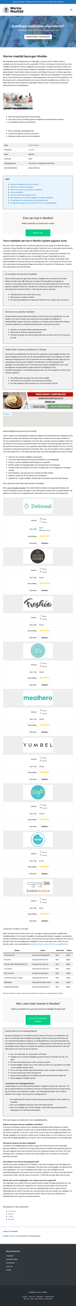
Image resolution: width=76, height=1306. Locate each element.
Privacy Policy (49, 1296)
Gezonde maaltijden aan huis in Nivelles (24, 184)
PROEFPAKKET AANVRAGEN (38, 36)
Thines (10, 1216)
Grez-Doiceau (54, 944)
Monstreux (12, 1211)
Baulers (11, 1214)
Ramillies (64, 944)
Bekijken (44, 543)
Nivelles (31, 149)
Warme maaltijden (16, 192)
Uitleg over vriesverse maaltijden (21, 187)
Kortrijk (8, 1270)
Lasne (46, 944)
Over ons (32, 1296)
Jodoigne (34, 944)
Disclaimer (39, 1296)
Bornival (11, 1219)
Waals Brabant (33, 145)
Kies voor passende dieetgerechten (23, 195)
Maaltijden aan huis (35, 1292)
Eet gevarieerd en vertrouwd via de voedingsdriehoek (29, 200)
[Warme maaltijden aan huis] (13, 9)
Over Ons (9, 1266)
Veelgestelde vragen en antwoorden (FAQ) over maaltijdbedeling (33, 203)
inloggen (12, 1236)
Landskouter (10, 1263)
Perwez (40, 944)
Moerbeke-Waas (11, 1259)
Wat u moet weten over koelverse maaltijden (26, 189)
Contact (24, 1296)
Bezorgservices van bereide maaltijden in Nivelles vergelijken (31, 197)
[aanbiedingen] (38, 400)
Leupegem (10, 1255)
